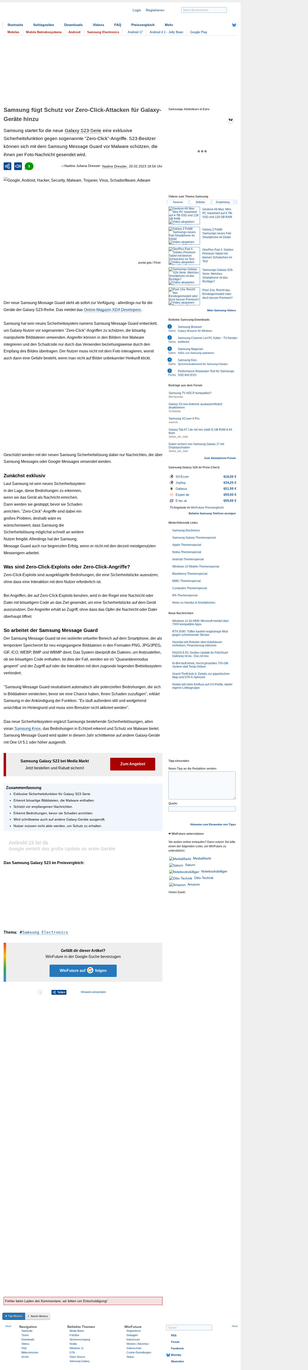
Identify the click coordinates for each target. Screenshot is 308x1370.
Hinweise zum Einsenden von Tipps (213, 824)
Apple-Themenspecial (186, 545)
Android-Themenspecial (188, 559)
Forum (175, 1341)
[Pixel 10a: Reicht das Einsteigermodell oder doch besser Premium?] (184, 296)
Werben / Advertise (138, 1343)
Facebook (177, 1348)
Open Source (77, 1356)
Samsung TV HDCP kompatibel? (190, 393)
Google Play (198, 32)
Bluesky (176, 1354)
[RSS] (219, 25)
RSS (173, 1335)
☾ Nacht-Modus (38, 1316)
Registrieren (155, 10)
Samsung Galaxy (80, 1361)
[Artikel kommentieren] (20, 992)
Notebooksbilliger (214, 871)
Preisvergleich (143, 25)
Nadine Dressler (114, 166)
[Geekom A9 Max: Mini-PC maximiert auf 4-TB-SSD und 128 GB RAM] (184, 215)
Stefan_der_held (178, 436)
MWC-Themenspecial (186, 581)
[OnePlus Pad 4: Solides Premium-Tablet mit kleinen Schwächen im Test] (184, 256)
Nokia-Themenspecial (186, 552)
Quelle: (173, 803)
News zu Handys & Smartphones (193, 602)
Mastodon (177, 1361)
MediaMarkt (202, 858)
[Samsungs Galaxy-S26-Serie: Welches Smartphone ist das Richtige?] (184, 276)
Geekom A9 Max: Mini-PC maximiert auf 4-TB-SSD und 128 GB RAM (217, 213)
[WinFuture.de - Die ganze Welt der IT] (43, 13)
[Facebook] (226, 25)
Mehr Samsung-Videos (221, 310)
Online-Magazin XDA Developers (112, 310)
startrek (173, 422)
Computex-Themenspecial (189, 588)
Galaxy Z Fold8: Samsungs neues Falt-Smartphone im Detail (217, 233)
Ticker (25, 1335)
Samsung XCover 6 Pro (184, 418)
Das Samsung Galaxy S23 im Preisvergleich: (44, 863)
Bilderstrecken (29, 1352)
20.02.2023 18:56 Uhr (145, 166)
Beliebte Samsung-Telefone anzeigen (212, 513)
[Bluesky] (234, 25)
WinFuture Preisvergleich (207, 507)
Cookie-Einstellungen (139, 1352)
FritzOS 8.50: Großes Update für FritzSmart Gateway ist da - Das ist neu (200, 654)
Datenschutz (134, 1348)
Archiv (25, 1356)
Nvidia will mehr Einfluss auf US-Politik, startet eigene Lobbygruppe (202, 686)
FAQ (117, 25)
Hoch (8, 1326)
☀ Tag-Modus (13, 1316)
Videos (98, 25)
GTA (72, 1352)
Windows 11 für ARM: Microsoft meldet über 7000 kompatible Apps (200, 622)
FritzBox (74, 1335)
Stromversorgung (80, 1339)
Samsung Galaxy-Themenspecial (194, 537)
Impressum (133, 1339)
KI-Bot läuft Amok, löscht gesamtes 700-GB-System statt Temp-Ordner (200, 665)
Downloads (73, 25)
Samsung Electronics (45, 932)
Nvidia (73, 1343)
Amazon (193, 884)
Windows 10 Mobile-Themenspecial (195, 566)
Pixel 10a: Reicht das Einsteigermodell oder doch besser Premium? (217, 293)
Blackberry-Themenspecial (189, 573)
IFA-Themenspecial (185, 595)
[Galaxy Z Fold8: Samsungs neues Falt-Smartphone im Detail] (184, 235)
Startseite (15, 25)
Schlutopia (175, 411)
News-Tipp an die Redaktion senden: (192, 768)
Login (137, 10)
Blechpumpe (176, 396)
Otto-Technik (203, 878)
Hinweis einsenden (93, 992)
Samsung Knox (27, 728)
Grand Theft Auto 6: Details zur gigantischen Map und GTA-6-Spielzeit (201, 675)
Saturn (190, 865)
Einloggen (132, 1335)
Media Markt (77, 1330)
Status (130, 1356)
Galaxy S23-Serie (83, 130)
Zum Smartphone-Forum (220, 458)
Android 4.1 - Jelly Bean (166, 32)
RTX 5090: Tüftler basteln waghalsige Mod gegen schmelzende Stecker (200, 633)
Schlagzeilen (43, 25)
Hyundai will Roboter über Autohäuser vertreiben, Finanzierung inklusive (197, 643)
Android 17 (135, 32)
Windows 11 (76, 1348)
